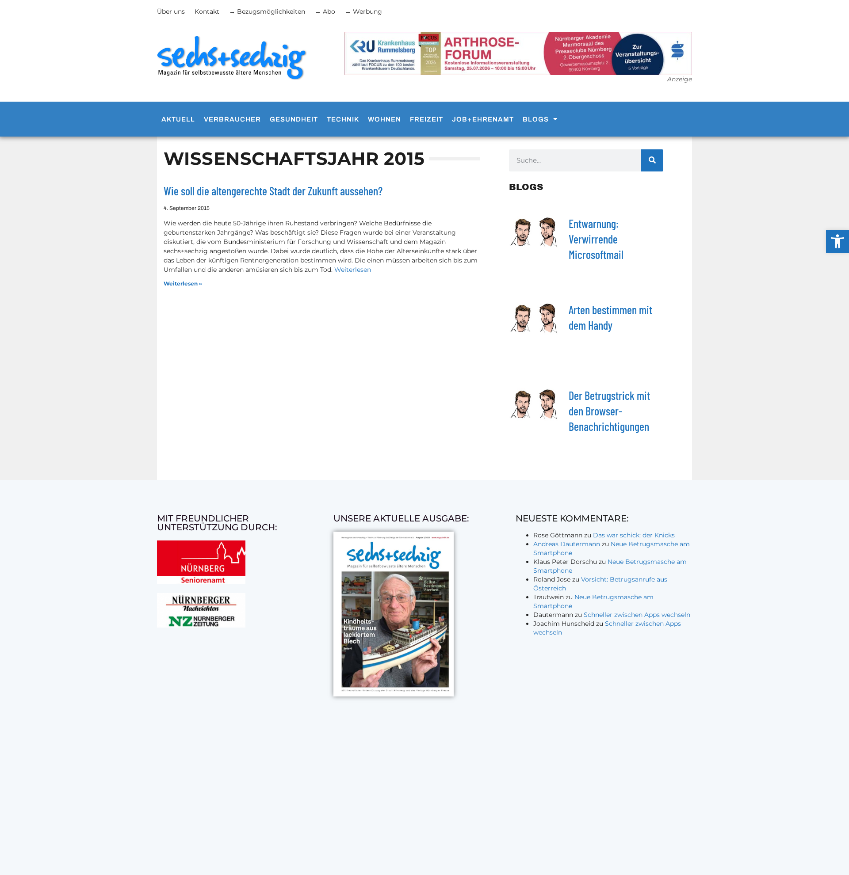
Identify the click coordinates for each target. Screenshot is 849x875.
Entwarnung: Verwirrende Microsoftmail (596, 239)
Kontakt (207, 11)
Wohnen (384, 119)
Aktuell (178, 119)
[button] (837, 241)
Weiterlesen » (183, 283)
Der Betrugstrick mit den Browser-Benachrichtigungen (609, 410)
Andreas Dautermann (566, 544)
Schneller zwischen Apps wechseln (637, 615)
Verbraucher (232, 119)
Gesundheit (294, 119)
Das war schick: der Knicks (634, 535)
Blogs (536, 119)
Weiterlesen (352, 270)
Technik (343, 119)
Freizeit (426, 119)
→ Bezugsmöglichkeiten (267, 11)
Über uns (171, 11)
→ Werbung (363, 11)
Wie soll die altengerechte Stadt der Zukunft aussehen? (273, 191)
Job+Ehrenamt (483, 119)
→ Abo (325, 11)
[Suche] (652, 160)
